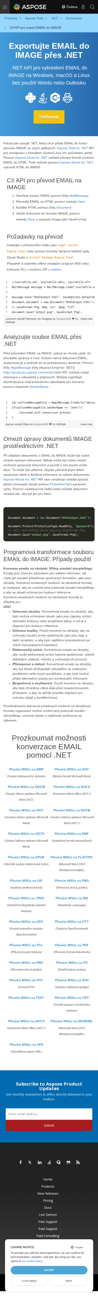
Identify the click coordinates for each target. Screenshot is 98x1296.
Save (81, 201)
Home (47, 1179)
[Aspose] (30, 7)
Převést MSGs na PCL (26, 945)
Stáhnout (49, 116)
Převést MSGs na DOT (26, 810)
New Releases (47, 1193)
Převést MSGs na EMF (72, 834)
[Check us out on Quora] (59, 1163)
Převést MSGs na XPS (26, 1044)
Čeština (71, 7)
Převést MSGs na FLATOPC (72, 857)
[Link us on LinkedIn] (40, 1163)
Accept (49, 1270)
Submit (49, 1125)
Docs (48, 1207)
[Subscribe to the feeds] (78, 1163)
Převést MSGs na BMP (26, 769)
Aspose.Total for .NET (72, 148)
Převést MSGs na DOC (72, 769)
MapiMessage (21, 367)
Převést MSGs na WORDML (72, 1021)
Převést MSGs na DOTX (26, 834)
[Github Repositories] (69, 1163)
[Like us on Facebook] (21, 1163)
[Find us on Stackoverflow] (49, 1163)
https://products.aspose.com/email (28, 372)
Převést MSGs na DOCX (72, 787)
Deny (68, 1281)
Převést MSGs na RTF (26, 980)
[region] (49, 297)
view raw (86, 318)
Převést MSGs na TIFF (72, 997)
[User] (83, 7)
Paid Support (48, 1229)
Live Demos (48, 1214)
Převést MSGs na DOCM (26, 787)
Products (47, 1186)
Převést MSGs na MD (72, 898)
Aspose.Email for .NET (31, 157)
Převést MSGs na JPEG (26, 898)
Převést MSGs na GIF (26, 880)
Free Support (47, 1221)
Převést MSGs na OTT (72, 921)
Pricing (48, 1200)
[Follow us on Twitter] (30, 1163)
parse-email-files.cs (20, 424)
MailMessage (79, 195)
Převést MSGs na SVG (72, 980)
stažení (56, 269)
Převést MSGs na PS (72, 962)
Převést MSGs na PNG (72, 880)
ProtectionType (61, 484)
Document (64, 207)
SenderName (39, 387)
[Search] (92, 7)
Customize (29, 1281)
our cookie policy (32, 1261)
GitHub (10, 322)
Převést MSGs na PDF (72, 945)
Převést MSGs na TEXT (26, 997)
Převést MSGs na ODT (26, 921)
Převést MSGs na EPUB (26, 857)
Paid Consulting (47, 1236)
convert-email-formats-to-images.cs (31, 318)
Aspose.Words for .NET (76, 162)
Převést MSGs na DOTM (71, 810)
